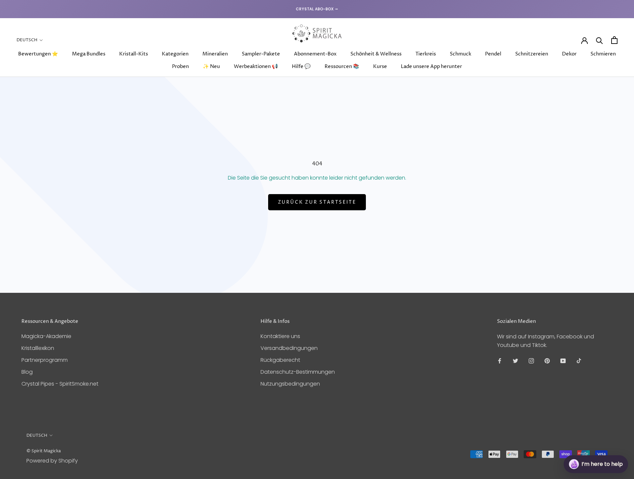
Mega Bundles (88, 54)
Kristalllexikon (37, 348)
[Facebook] (499, 360)
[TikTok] (578, 360)
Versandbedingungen (289, 348)
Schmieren (603, 54)
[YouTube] (563, 360)
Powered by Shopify (52, 460)
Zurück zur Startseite (317, 202)
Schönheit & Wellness (376, 54)
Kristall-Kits (133, 54)
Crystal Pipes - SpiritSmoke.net (59, 384)
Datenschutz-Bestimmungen (298, 372)
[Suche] (599, 40)
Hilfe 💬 (301, 66)
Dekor (569, 54)
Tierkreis (425, 54)
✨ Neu (211, 66)
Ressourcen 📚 (342, 66)
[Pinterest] (547, 360)
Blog (27, 372)
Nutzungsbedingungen (290, 384)
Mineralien (215, 54)
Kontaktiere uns (280, 336)
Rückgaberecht (280, 360)
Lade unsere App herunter (431, 66)
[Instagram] (531, 360)
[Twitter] (515, 360)
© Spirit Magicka (43, 451)
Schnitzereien (531, 54)
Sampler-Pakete (261, 54)
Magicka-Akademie (46, 336)
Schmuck (460, 54)
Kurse (380, 66)
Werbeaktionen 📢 (256, 66)
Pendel (493, 54)
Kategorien (175, 54)
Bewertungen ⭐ (38, 54)
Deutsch (27, 40)
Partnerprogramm (44, 360)
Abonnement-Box (315, 54)
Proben (180, 66)
